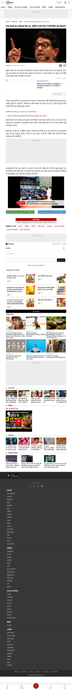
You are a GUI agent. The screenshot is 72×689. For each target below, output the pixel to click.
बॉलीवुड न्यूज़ (10, 551)
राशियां (8, 641)
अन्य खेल (9, 625)
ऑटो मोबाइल (10, 532)
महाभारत (9, 609)
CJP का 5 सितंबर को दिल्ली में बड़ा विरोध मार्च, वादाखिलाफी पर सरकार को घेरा (11, 400)
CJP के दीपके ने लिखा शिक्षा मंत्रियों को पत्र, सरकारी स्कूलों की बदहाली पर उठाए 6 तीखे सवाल (23, 400)
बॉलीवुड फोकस (10, 575)
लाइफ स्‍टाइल (41, 226)
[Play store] (65, 2)
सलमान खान (10, 578)
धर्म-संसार (49, 226)
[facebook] (30, 486)
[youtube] (38, 486)
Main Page (17, 671)
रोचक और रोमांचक (25, 230)
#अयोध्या (8, 112)
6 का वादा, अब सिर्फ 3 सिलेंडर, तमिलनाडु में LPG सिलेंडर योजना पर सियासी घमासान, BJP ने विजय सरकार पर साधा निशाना (36, 448)
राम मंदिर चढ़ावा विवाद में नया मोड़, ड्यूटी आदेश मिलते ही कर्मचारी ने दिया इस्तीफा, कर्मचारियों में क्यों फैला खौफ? (61, 448)
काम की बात (10, 529)
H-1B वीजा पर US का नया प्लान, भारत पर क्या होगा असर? (11, 448)
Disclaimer (38, 671)
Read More (20, 202)
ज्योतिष (50, 7)
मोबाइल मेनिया (13, 453)
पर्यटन (8, 566)
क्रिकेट (44, 7)
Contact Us (46, 671)
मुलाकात (9, 587)
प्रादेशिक (9, 511)
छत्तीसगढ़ (9, 517)
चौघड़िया (9, 656)
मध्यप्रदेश (9, 514)
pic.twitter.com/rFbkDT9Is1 (28, 112)
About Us (24, 671)
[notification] (69, 2)
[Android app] (13, 475)
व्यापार (8, 541)
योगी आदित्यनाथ (11, 493)
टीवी (8, 584)
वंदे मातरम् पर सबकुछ (21, 7)
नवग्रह (8, 662)
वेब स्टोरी (9, 557)
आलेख (8, 563)
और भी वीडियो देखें (12, 409)
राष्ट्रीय (20, 22)
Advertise (31, 671)
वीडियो (10, 405)
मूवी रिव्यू (9, 560)
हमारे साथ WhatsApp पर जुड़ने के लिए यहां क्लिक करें (20, 212)
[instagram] (42, 486)
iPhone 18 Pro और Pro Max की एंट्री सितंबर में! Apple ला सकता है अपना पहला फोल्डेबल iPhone (31, 465)
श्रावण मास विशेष (35, 7)
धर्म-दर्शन (9, 615)
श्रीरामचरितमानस (60, 7)
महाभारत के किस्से (59, 226)
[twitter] (34, 486)
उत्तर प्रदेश (9, 496)
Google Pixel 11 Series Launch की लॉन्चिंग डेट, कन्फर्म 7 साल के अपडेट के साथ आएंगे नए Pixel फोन (55, 465)
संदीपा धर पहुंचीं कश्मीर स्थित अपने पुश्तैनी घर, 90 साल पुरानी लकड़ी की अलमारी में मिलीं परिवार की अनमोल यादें (36, 400)
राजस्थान (9, 526)
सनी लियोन (9, 581)
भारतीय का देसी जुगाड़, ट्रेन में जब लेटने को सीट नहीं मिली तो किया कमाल (36, 222)
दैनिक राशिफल (10, 633)
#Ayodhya (14, 112)
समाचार (3, 7)
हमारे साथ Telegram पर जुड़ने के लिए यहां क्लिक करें (52, 212)
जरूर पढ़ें (11, 388)
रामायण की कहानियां (11, 230)
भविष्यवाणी (10, 597)
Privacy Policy (54, 671)
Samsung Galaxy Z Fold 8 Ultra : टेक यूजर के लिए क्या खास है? (12, 465)
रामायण (9, 606)
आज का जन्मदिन (11, 635)
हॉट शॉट (9, 554)
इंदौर (8, 508)
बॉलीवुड (10, 7)
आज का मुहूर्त (10, 638)
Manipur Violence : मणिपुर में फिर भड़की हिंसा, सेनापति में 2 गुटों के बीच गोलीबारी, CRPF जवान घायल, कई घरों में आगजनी (49, 448)
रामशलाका (9, 653)
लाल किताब (10, 644)
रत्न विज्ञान (9, 665)
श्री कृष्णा (9, 603)
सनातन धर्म (9, 600)
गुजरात (8, 520)
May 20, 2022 (41, 115)
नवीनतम (11, 435)
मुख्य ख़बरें (14, 22)
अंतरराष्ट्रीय (9, 505)
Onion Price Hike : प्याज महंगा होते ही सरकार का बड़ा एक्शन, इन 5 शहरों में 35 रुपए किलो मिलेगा (24, 448)
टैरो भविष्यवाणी (11, 650)
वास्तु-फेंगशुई (10, 647)
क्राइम (8, 535)
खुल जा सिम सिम (11, 569)
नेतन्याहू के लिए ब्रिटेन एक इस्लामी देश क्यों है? (49, 400)
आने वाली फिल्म (11, 572)
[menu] (3, 2)
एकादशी (9, 594)
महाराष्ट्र (9, 523)
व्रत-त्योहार (9, 612)
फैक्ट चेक (9, 538)
